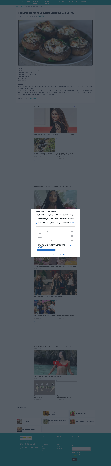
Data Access (55, 254)
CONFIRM (46, 250)
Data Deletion (48, 254)
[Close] (78, 211)
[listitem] (55, 228)
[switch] (71, 231)
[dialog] (55, 233)
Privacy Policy (63, 254)
